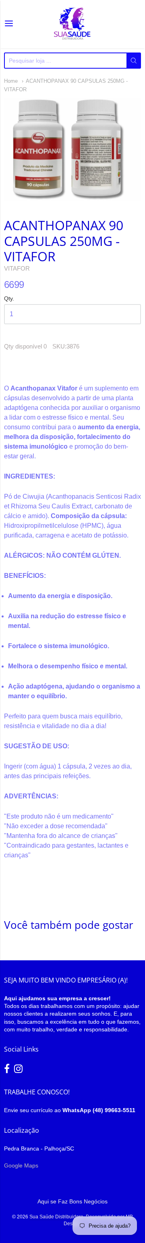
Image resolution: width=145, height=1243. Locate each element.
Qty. (9, 299)
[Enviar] (133, 60)
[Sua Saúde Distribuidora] (72, 24)
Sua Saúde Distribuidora (56, 1217)
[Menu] (9, 24)
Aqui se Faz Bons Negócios (72, 1201)
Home (11, 81)
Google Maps (21, 1165)
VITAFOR (17, 268)
